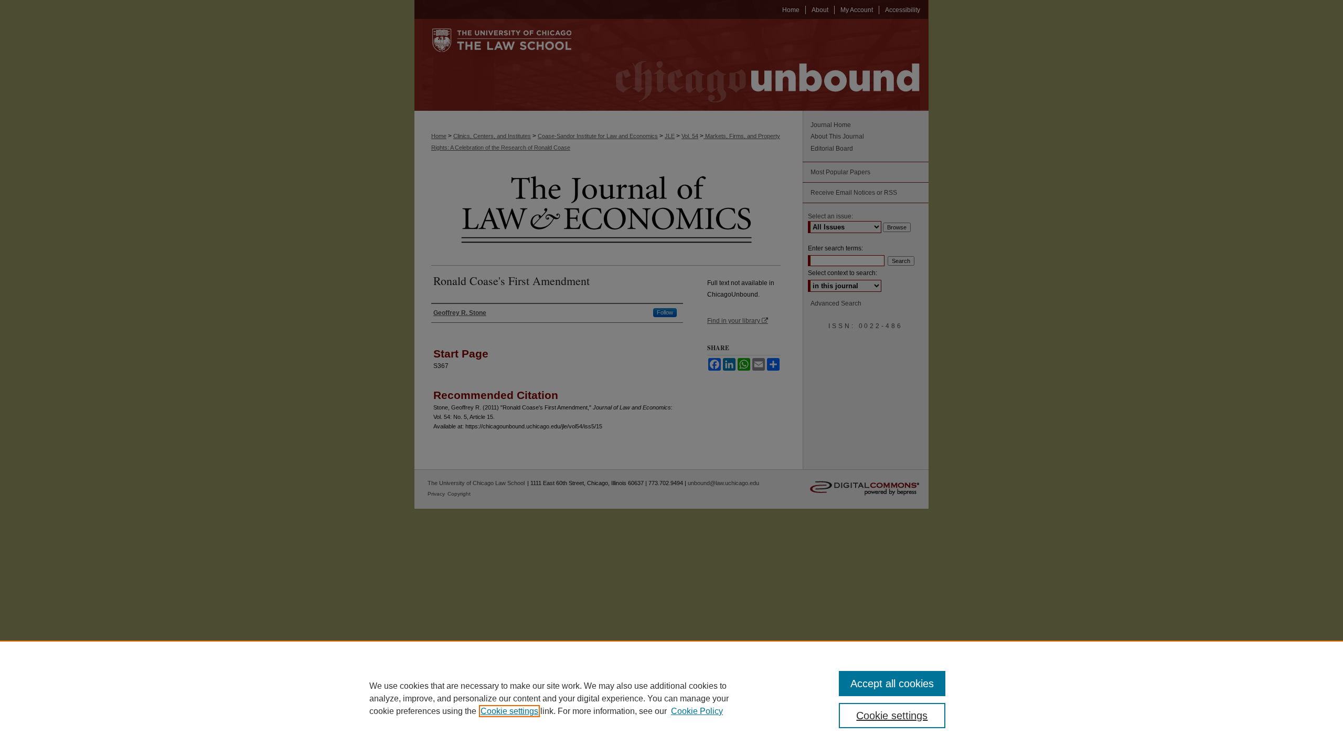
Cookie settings (509, 711)
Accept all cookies (892, 683)
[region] (671, 698)
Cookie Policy (697, 711)
